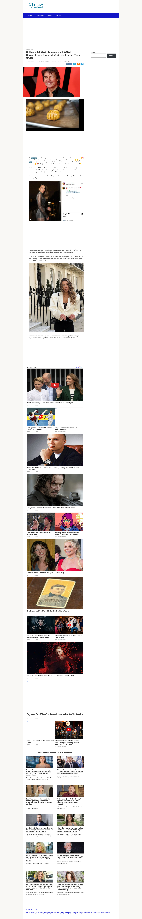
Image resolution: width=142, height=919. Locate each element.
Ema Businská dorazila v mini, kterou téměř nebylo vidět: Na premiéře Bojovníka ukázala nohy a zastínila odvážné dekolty (70, 887)
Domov (30, 15)
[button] (55, 114)
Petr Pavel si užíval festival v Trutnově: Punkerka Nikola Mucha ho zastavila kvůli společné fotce (70, 771)
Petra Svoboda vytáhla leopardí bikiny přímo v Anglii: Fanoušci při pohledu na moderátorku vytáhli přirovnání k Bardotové (39, 887)
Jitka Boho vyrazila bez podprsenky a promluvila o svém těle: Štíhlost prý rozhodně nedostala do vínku (70, 829)
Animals (58, 15)
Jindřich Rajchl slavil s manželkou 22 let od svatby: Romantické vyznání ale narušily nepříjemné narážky (39, 829)
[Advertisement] (71, 32)
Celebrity (50, 15)
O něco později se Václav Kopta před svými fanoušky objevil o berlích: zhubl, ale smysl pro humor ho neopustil (69, 801)
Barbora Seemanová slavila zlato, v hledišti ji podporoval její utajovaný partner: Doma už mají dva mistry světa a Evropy (38, 772)
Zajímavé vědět (39, 15)
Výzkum (93, 52)
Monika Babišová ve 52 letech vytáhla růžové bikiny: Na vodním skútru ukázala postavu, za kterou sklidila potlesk (39, 858)
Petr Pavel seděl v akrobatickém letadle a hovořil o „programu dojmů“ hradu (70, 857)
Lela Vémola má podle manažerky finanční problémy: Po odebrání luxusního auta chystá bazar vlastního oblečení (39, 801)
